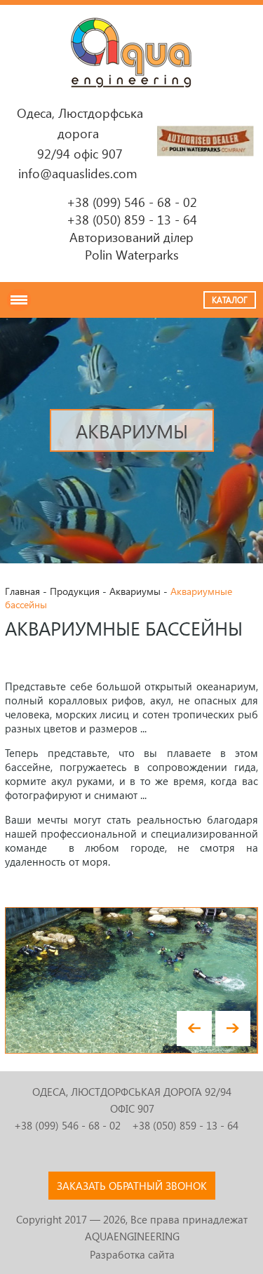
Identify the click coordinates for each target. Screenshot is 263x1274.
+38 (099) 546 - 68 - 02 (132, 201)
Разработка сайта (132, 1254)
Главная (22, 591)
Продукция (75, 591)
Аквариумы (135, 591)
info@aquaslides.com (77, 173)
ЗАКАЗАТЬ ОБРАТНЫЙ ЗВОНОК (132, 1186)
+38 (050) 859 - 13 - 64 (132, 219)
